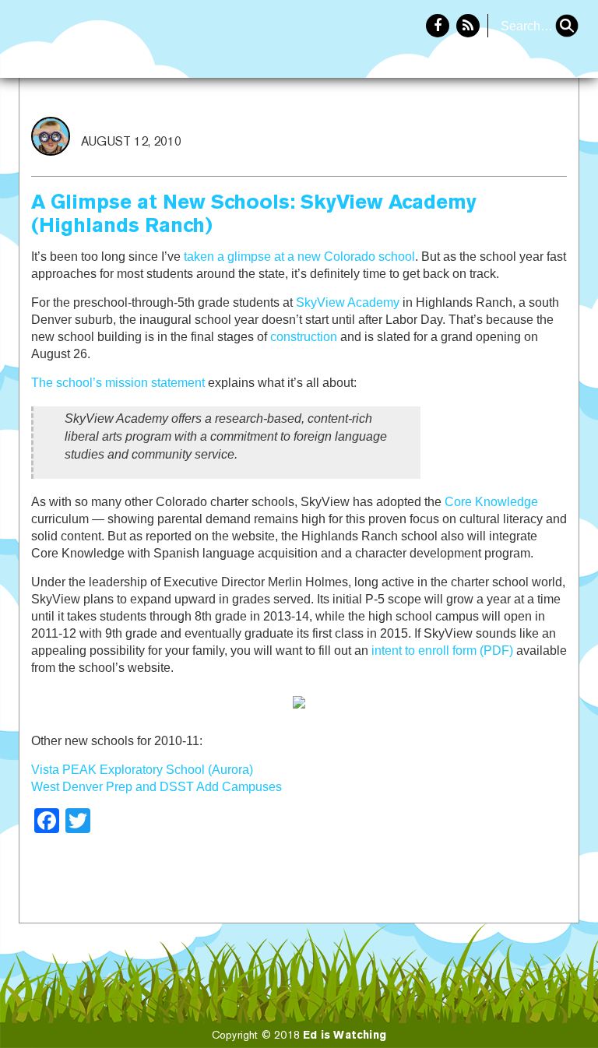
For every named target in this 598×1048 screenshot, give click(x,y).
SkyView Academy (347, 302)
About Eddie (528, 129)
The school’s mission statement (118, 382)
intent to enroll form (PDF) (442, 650)
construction (303, 336)
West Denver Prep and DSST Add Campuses (156, 786)
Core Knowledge (491, 501)
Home (445, 129)
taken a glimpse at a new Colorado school (299, 256)
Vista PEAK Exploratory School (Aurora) (142, 769)
